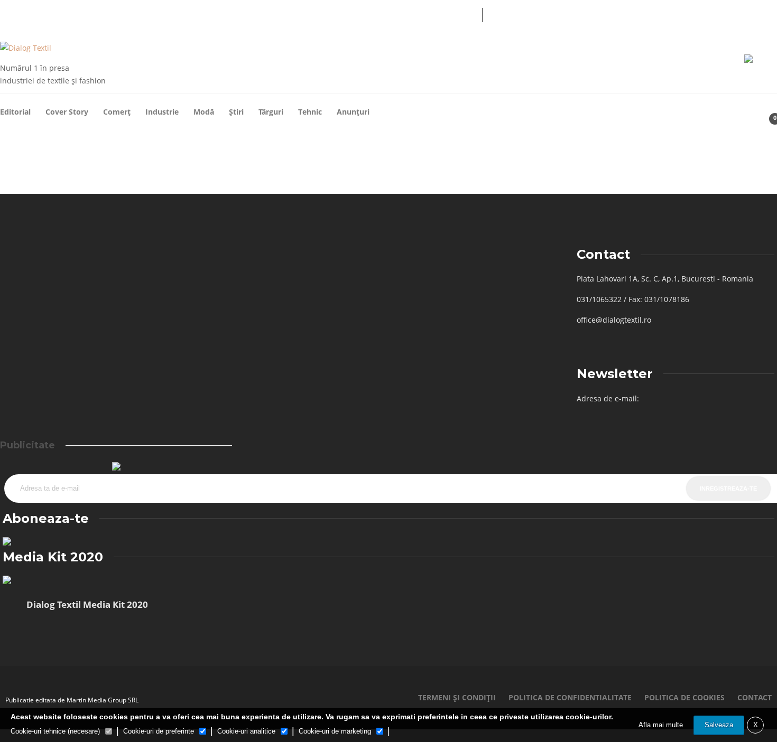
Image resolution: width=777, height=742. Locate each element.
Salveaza (719, 725)
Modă (203, 112)
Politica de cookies (684, 697)
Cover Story (66, 112)
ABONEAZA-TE (422, 13)
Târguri (270, 112)
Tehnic (310, 112)
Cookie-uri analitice (246, 731)
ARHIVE (266, 13)
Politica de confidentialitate (570, 697)
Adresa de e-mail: (608, 398)
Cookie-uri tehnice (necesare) (55, 731)
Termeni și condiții (457, 697)
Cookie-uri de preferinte (158, 731)
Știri (236, 112)
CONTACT (366, 13)
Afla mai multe (661, 725)
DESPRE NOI (314, 13)
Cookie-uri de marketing (335, 731)
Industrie (162, 112)
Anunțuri (353, 112)
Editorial (15, 112)
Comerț (117, 112)
